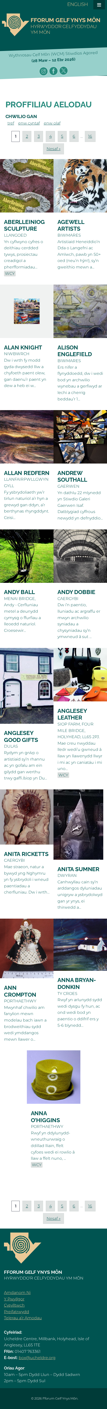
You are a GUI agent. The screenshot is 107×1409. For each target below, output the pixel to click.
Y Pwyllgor (14, 1299)
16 (90, 136)
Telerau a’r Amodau (23, 1318)
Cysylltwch (14, 1305)
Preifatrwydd (16, 1311)
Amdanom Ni (17, 1292)
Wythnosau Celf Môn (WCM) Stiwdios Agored (53, 56)
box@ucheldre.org (37, 1357)
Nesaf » (53, 148)
